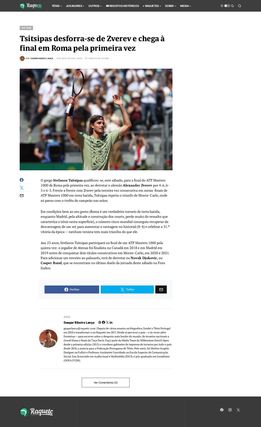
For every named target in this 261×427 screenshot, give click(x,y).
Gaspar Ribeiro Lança (79, 322)
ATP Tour (26, 28)
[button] (227, 6)
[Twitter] (238, 410)
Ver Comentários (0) (106, 382)
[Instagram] (230, 410)
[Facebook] (222, 410)
